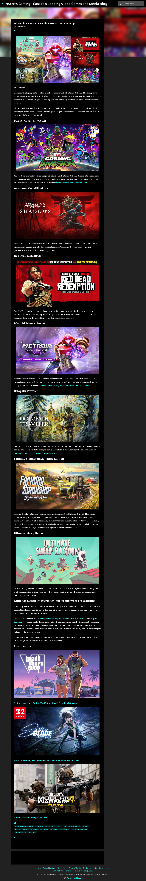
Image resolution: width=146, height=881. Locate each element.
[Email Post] (15, 823)
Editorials (76, 871)
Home (39, 868)
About (45, 868)
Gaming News (58, 871)
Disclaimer (87, 868)
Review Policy (104, 868)
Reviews (68, 871)
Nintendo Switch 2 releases (59, 829)
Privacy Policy (62, 868)
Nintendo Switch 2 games (39, 829)
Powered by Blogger (74, 878)
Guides (84, 871)
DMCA (94, 868)
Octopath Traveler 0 (79, 829)
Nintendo (86, 826)
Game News (39, 826)
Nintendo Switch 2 (21, 829)
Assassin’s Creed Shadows (24, 826)
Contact (52, 868)
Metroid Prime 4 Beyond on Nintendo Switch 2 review (64, 385)
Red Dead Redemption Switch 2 (25, 832)
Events (90, 871)
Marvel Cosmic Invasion (73, 618)
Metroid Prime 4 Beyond (50, 618)
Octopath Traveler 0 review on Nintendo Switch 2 (36, 453)
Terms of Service (75, 868)
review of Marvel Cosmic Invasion (71, 183)
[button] (15, 30)
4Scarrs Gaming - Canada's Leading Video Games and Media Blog (56, 4)
